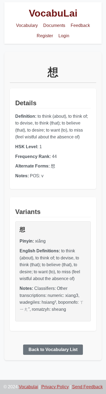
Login (63, 35)
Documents (54, 25)
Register (45, 35)
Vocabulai (28, 386)
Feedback (80, 25)
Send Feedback (87, 386)
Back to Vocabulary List (53, 349)
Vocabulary (27, 25)
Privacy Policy (55, 386)
